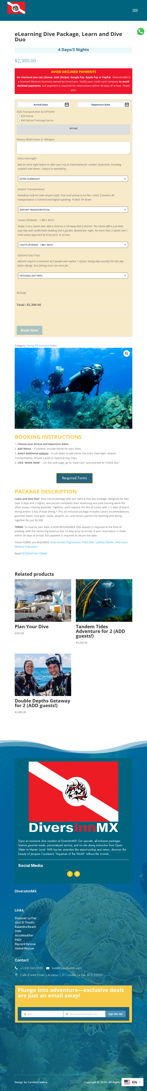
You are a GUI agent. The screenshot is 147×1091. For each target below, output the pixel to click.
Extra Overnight (27, 158)
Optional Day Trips (29, 255)
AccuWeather (24, 935)
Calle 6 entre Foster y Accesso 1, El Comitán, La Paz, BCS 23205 (61, 975)
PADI (18, 939)
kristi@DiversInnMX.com (66, 968)
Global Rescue (24, 948)
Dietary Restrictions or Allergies (35, 139)
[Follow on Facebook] (70, 874)
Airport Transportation (31, 189)
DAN (18, 931)
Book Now (29, 330)
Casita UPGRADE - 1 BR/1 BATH (36, 220)
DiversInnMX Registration (65, 542)
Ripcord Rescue (25, 944)
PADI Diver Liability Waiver (98, 542)
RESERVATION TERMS (34, 553)
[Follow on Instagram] (77, 874)
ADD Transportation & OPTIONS (36, 111)
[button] (126, 353)
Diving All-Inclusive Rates (42, 345)
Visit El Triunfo (24, 922)
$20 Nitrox (27, 116)
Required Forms (74, 478)
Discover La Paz (25, 918)
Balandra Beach (25, 926)
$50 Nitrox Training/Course (37, 120)
